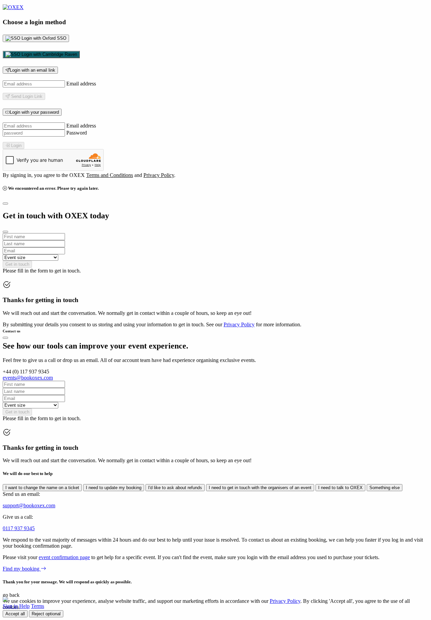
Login (16, 145)
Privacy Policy (158, 175)
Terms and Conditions (109, 175)
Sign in (10, 606)
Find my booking (22, 569)
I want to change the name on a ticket (42, 487)
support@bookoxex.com (29, 505)
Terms (37, 606)
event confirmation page (64, 557)
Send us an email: (21, 494)
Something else (384, 487)
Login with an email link (32, 70)
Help (24, 606)
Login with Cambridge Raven (48, 54)
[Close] (5, 204)
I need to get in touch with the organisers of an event (260, 487)
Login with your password (34, 112)
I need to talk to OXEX (340, 487)
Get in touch (17, 264)
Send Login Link (26, 96)
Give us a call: (18, 517)
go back (11, 595)
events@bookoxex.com (28, 377)
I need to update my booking (113, 487)
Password (76, 133)
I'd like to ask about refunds (175, 487)
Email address (81, 83)
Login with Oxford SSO (43, 38)
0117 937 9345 (19, 528)
